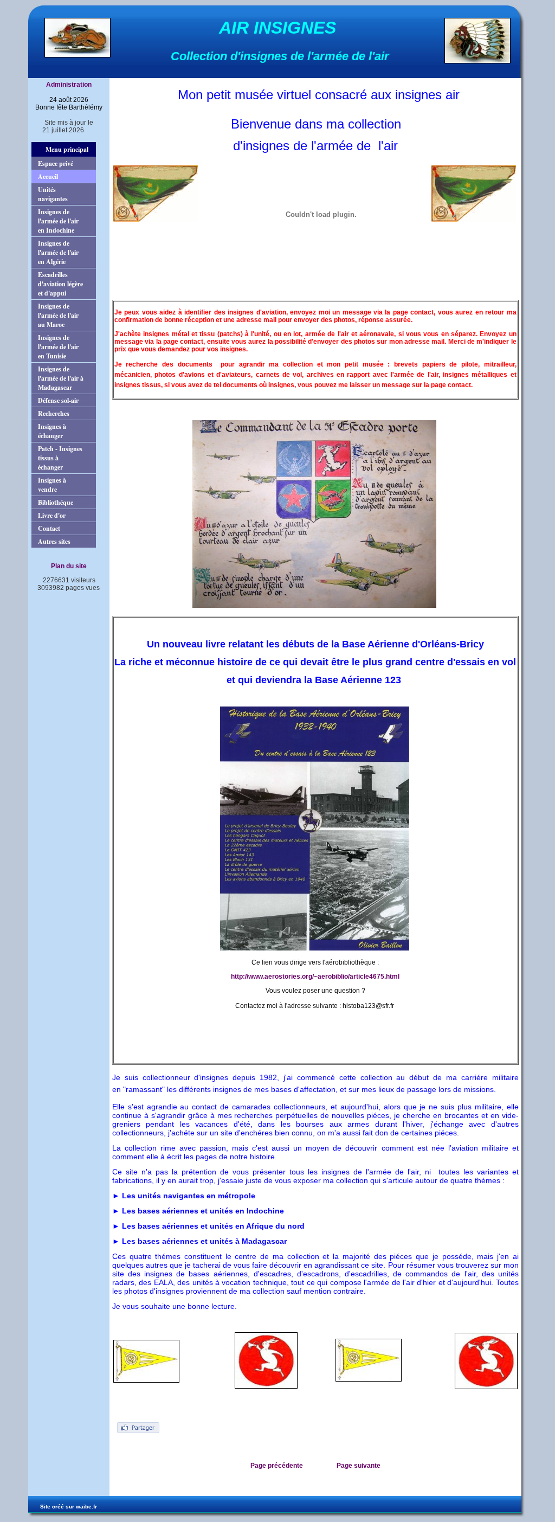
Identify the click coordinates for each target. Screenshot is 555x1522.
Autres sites (54, 541)
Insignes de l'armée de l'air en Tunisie (58, 347)
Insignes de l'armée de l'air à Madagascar (60, 378)
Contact (49, 528)
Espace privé (55, 163)
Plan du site (69, 566)
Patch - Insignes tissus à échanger (60, 458)
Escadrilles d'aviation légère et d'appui (60, 284)
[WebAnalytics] (63, 597)
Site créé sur (68, 1507)
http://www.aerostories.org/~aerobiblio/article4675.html (315, 976)
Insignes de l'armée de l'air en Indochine (58, 221)
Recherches (53, 413)
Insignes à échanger (52, 431)
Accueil (48, 176)
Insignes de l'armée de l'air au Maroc (58, 315)
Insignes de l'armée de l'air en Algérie (58, 252)
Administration (69, 84)
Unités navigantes (53, 194)
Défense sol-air (58, 400)
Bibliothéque (55, 502)
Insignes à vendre (52, 485)
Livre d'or (52, 515)
